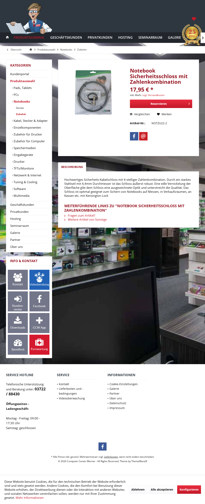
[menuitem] (194, 19)
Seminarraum (19, 226)
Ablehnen (138, 489)
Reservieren (159, 104)
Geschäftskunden (22, 205)
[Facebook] (134, 136)
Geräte (19, 108)
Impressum (117, 408)
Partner (15, 240)
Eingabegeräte (23, 155)
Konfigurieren (189, 489)
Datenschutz (118, 403)
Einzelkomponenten (27, 127)
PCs (16, 95)
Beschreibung (72, 167)
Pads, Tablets (22, 88)
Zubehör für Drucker (27, 134)
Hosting (15, 219)
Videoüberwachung (72, 398)
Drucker (19, 162)
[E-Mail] (143, 136)
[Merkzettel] (194, 19)
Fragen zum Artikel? (81, 215)
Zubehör (20, 114)
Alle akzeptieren (162, 489)
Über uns (16, 247)
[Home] (7, 37)
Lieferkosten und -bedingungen (71, 391)
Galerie (15, 233)
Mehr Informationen (30, 498)
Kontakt (64, 384)
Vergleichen (141, 114)
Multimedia (21, 196)
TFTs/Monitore (23, 168)
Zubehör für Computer (29, 141)
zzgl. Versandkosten (153, 95)
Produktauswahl (22, 81)
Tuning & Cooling (25, 182)
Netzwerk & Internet (27, 175)
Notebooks (21, 101)
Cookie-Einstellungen (124, 384)
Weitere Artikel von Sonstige (87, 219)
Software (19, 189)
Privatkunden (19, 212)
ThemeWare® (139, 461)
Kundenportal (19, 74)
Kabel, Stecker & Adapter (30, 121)
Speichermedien (24, 148)
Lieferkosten (111, 457)
